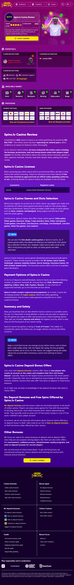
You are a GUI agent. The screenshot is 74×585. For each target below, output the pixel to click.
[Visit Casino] (9, 17)
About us (43, 538)
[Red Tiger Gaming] (52, 118)
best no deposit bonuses (57, 423)
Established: (27, 24)
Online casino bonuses (12, 488)
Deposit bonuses (45, 491)
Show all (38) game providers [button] (59, 122)
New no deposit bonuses (15, 520)
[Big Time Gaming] (63, 113)
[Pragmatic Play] (52, 113)
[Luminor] (16, 118)
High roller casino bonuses (13, 497)
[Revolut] (32, 118)
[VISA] (5, 114)
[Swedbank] (21, 118)
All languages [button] (22, 79)
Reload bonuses (45, 497)
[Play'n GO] (47, 118)
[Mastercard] (11, 114)
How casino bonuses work (13, 538)
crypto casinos (29, 295)
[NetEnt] (42, 113)
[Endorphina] (58, 118)
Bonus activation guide (12, 542)
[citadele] (11, 118)
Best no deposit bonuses (15, 516)
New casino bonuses (11, 491)
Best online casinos (46, 512)
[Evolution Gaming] (42, 118)
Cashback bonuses (46, 501)
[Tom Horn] (68, 113)
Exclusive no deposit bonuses (17, 523)
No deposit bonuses (12, 405)
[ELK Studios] (58, 113)
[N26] (21, 114)
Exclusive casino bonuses (12, 494)
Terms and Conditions (47, 542)
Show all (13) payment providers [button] (22, 122)
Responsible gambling (11, 552)
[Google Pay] (32, 114)
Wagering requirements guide (14, 545)
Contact (42, 545)
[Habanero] (68, 118)
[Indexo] (27, 114)
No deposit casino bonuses (13, 512)
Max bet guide (9, 548)
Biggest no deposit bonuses (13, 527)
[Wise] (5, 118)
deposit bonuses (24, 370)
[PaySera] (27, 118)
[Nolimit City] (47, 113)
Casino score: (7, 25)
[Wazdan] (63, 118)
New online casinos (46, 516)
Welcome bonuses (46, 494)
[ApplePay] (16, 114)
